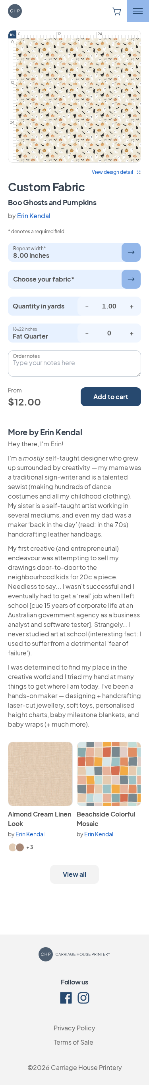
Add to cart (110, 396)
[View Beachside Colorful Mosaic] (109, 774)
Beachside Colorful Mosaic (106, 819)
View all (74, 874)
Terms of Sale (73, 1042)
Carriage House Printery (86, 1067)
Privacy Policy (74, 1028)
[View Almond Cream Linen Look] (40, 774)
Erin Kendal (33, 215)
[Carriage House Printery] (26, 11)
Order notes (26, 356)
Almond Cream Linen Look (39, 819)
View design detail (112, 172)
